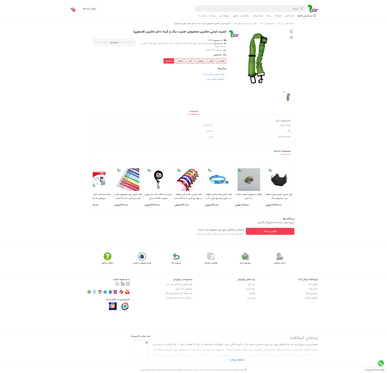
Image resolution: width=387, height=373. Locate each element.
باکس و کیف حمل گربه (158, 43)
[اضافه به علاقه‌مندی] (291, 38)
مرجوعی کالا (176, 263)
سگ (279, 23)
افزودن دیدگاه (269, 231)
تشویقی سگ (312, 293)
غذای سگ (313, 284)
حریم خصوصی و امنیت (141, 263)
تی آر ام (251, 284)
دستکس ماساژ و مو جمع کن (179, 298)
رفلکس (252, 293)
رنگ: (224, 54)
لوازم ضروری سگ (267, 23)
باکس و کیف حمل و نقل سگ (245, 23)
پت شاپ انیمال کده (213, 369)
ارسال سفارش (279, 263)
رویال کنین (250, 289)
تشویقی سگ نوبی (183, 289)
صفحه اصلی (289, 23)
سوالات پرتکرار (107, 263)
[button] (307, 16)
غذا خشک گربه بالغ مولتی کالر (178, 293)
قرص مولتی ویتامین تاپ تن (179, 284)
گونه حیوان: (218, 74)
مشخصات (193, 111)
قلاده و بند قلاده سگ (178, 43)
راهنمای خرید (245, 263)
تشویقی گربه (312, 298)
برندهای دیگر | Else (214, 50)
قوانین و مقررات (210, 263)
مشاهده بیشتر (237, 360)
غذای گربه (313, 289)
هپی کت (251, 298)
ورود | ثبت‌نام (89, 8)
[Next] (97, 183)
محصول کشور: (217, 79)
